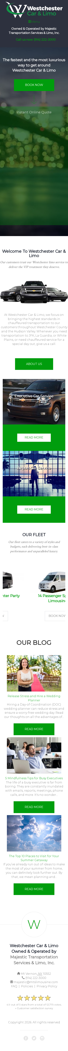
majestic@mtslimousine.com (36, 982)
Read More (34, 729)
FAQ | (16, 986)
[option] (34, 588)
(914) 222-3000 (35, 978)
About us (34, 364)
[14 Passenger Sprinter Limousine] (34, 581)
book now (34, 85)
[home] (34, 9)
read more (34, 437)
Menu (35, 21)
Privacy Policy (47, 986)
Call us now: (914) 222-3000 (36, 39)
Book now (34, 616)
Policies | (29, 986)
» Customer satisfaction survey (34, 1008)
